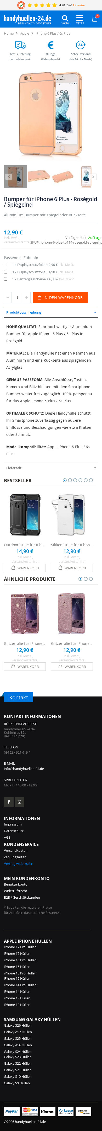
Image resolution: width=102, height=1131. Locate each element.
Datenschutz (14, 830)
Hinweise (79, 5)
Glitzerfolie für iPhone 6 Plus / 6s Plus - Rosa (72, 643)
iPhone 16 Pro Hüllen (20, 960)
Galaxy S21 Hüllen (18, 1070)
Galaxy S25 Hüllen (18, 1038)
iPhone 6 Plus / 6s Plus (53, 33)
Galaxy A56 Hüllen (18, 1045)
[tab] (51, 312)
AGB (7, 837)
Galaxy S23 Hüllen (18, 1056)
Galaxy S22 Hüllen (18, 1063)
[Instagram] (19, 802)
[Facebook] (9, 802)
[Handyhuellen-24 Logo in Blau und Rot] (27, 18)
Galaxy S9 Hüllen (17, 1083)
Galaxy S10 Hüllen (18, 1076)
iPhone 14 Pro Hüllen (20, 985)
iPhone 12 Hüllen (17, 1004)
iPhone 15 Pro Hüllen (20, 973)
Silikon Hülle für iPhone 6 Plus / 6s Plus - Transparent (72, 544)
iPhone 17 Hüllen (17, 953)
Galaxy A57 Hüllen (18, 1032)
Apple (24, 33)
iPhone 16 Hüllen (17, 966)
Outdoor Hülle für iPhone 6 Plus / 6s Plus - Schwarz (25, 544)
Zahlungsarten (15, 857)
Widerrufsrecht (15, 890)
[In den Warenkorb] (25, 568)
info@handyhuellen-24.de (24, 768)
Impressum (13, 824)
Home (9, 33)
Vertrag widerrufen (18, 863)
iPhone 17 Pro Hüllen (20, 947)
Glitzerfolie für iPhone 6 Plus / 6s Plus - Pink (25, 643)
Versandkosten (15, 850)
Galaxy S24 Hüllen (18, 1051)
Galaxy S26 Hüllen (18, 1025)
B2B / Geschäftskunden (22, 897)
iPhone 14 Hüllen (17, 991)
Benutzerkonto (15, 884)
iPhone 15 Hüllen (17, 978)
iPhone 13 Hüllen (17, 998)
